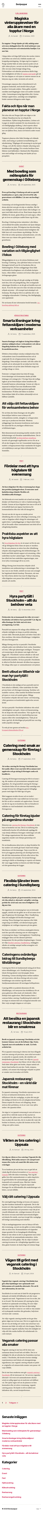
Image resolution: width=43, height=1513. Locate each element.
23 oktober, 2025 (28, 36)
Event (21, 166)
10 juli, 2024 (28, 1032)
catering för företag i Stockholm (23, 825)
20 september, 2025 (28, 185)
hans (17, 1032)
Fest (21, 461)
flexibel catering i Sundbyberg (19, 943)
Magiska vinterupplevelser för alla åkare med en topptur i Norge (21, 24)
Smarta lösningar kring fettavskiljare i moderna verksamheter (21, 324)
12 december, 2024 (28, 610)
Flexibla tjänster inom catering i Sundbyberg (21, 883)
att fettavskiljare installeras (26, 438)
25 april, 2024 (29, 1274)
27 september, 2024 (28, 759)
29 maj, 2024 (29, 1150)
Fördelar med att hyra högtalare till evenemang (21, 470)
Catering (21, 740)
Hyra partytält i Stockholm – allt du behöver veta (21, 600)
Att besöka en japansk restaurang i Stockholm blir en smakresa (21, 1022)
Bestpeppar (21, 4)
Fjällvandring (21, 13)
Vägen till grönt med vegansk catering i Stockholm (21, 1264)
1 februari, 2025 (28, 479)
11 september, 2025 (28, 334)
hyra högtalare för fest (12, 543)
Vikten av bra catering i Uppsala (21, 1142)
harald (15, 36)
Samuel (17, 1150)
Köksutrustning (21, 315)
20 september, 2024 (28, 890)
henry (14, 185)
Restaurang (21, 1013)
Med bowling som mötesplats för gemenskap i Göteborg (21, 175)
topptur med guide (29, 74)
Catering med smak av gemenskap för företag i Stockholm (21, 749)
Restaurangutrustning (11, 1497)
